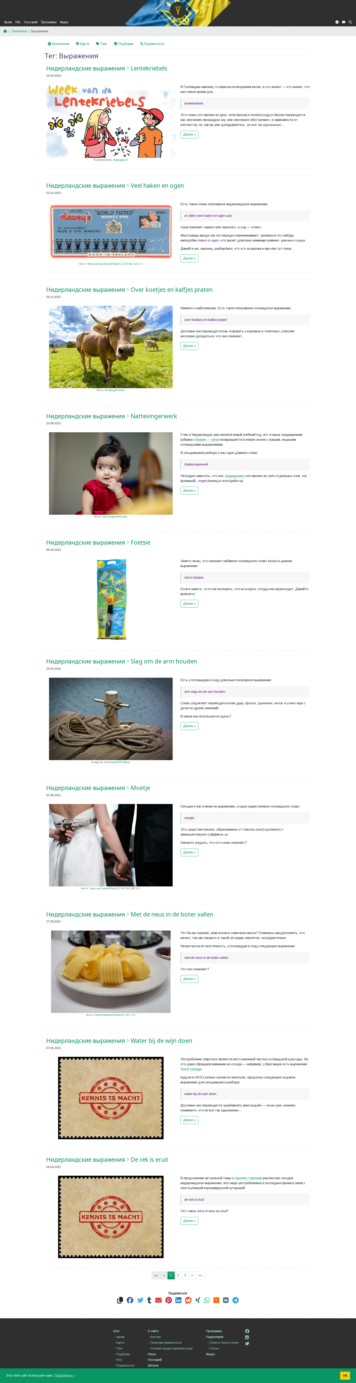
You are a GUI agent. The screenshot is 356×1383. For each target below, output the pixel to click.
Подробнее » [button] (65, 1375)
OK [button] (345, 1375)
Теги (103, 44)
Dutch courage (191, 1069)
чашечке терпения (248, 1178)
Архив (8, 22)
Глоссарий (30, 22)
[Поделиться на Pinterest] (169, 1300)
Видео (64, 22)
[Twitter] (247, 1343)
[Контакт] (343, 22)
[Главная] (178, 10)
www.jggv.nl (120, 159)
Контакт (155, 1336)
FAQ (17, 22)
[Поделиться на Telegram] (236, 1300)
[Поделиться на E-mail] (158, 1300)
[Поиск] (350, 22)
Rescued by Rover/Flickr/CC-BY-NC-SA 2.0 (115, 263)
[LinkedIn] (247, 1337)
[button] (192, 1275)
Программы (49, 22)
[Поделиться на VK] (226, 1300)
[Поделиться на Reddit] (188, 1300)
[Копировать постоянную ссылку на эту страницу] (120, 1300)
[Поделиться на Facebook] (130, 1300)
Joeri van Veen (99, 888)
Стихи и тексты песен (224, 1342)
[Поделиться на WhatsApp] (207, 1300)
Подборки (125, 44)
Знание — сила (206, 439)
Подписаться (154, 44)
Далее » (189, 134)
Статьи (214, 1348)
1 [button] (171, 1275)
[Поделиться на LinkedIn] (178, 1300)
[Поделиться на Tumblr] (149, 1300)
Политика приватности (166, 1342)
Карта (84, 44)
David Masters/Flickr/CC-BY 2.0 (115, 1014)
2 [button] (178, 1275)
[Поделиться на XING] (197, 1300)
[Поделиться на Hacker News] (216, 1300)
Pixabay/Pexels (115, 390)
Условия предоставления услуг (171, 1348)
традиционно (234, 476)
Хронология (60, 44)
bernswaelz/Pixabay (117, 762)
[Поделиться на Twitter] (140, 1300)
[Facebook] (247, 1331)
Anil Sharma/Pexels (114, 516)
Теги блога (19, 31)
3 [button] (185, 1275)
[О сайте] (337, 22)
